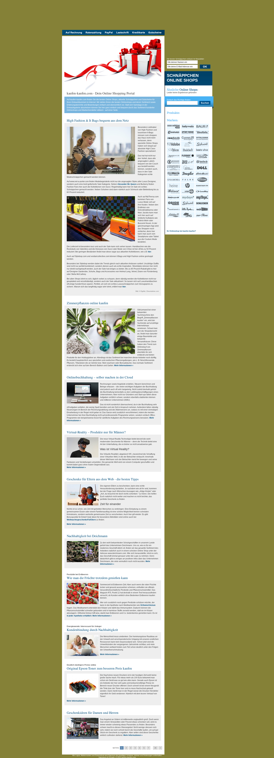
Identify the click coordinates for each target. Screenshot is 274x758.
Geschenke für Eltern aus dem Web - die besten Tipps (103, 479)
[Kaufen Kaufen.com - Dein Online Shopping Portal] (113, 16)
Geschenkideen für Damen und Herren (92, 712)
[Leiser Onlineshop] (174, 193)
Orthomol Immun (147, 605)
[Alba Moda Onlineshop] (188, 146)
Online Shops (182, 80)
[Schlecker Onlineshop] (202, 205)
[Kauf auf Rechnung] (73, 34)
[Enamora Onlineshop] (174, 182)
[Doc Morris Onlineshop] (174, 176)
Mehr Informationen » (123, 365)
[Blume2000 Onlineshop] (202, 158)
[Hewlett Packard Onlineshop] (188, 187)
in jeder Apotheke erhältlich (79, 616)
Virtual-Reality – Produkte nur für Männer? (96, 432)
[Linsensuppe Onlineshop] (174, 199)
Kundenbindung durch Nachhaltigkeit (92, 629)
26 (155, 748)
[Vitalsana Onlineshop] (202, 140)
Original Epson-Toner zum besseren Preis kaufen (99, 668)
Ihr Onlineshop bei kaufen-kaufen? (181, 231)
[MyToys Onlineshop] (202, 199)
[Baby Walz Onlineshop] (188, 128)
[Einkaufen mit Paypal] (108, 34)
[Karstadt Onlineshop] (202, 187)
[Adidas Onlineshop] (174, 128)
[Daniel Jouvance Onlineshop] (188, 170)
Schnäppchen (183, 76)
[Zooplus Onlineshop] (174, 140)
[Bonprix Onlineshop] (188, 164)
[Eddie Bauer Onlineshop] (202, 176)
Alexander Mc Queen (126, 184)
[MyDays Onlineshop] (188, 199)
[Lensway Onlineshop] (202, 193)
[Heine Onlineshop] (174, 187)
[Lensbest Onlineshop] (188, 193)
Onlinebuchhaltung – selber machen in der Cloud (100, 377)
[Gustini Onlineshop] (202, 182)
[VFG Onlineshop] (188, 217)
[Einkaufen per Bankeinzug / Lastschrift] (122, 34)
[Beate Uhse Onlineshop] (202, 152)
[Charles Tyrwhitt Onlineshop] (174, 170)
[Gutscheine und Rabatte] (156, 34)
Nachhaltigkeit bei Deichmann (87, 536)
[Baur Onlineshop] (202, 128)
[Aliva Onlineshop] (174, 152)
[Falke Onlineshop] (188, 182)
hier (149, 252)
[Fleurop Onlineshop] (188, 158)
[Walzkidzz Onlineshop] (202, 211)
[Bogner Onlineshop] (174, 164)
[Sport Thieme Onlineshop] (188, 134)
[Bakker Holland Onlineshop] (188, 152)
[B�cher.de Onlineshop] (202, 164)
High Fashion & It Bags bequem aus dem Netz (98, 120)
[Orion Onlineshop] (174, 205)
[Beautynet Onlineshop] (174, 158)
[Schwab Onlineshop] (202, 146)
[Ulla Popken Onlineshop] (188, 211)
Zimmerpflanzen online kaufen (87, 303)
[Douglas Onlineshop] (188, 176)
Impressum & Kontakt (106, 757)
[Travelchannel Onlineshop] (174, 211)
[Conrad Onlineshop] (174, 134)
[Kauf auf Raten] (93, 34)
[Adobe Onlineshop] (174, 146)
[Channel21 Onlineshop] (188, 140)
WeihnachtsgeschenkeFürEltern (81, 520)
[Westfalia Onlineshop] (202, 134)
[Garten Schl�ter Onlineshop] (174, 217)
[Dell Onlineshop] (202, 170)
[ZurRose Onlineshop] (202, 217)
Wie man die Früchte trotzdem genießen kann (97, 578)
